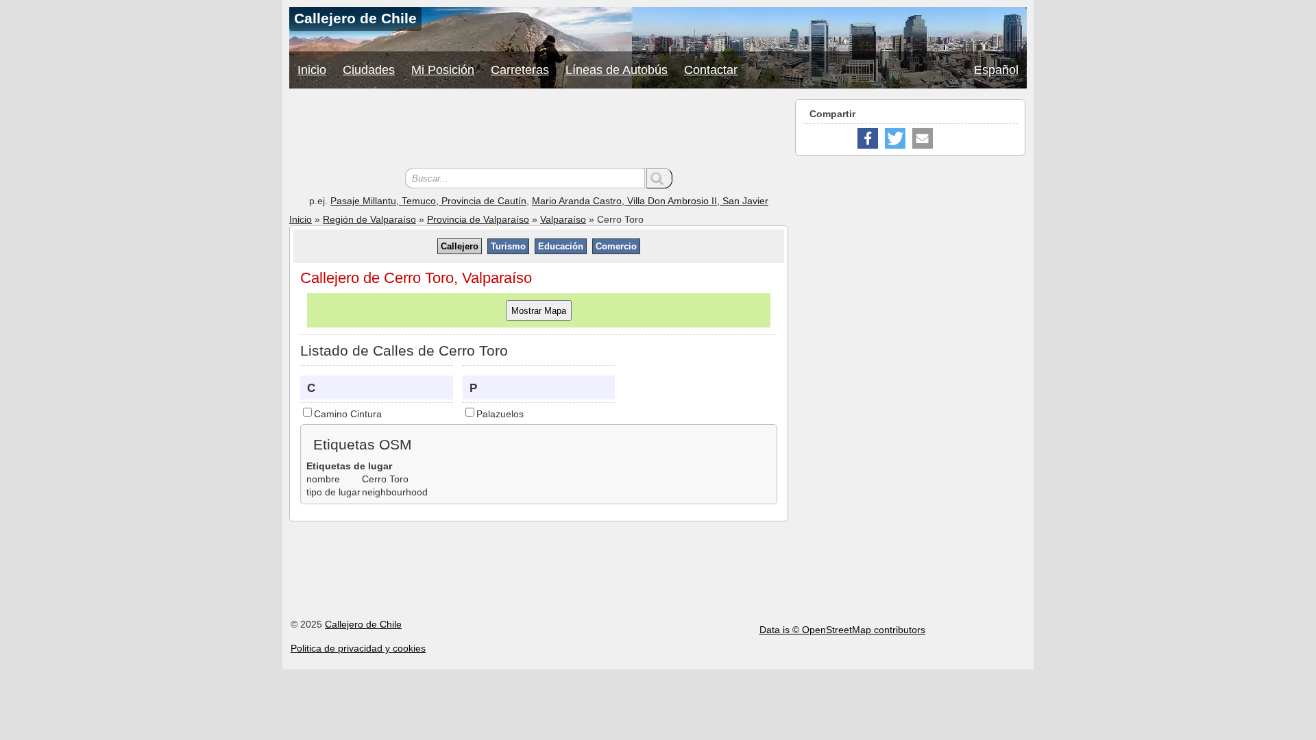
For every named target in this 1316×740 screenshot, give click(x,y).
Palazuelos (500, 413)
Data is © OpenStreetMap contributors (842, 629)
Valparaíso (563, 219)
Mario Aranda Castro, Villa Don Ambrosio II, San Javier (650, 200)
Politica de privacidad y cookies (358, 648)
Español (996, 70)
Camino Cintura (348, 413)
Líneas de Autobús (616, 70)
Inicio (311, 70)
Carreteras (520, 70)
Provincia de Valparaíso (478, 219)
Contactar (711, 70)
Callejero (459, 246)
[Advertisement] (538, 130)
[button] (867, 138)
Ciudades (369, 70)
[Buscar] (659, 178)
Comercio (616, 246)
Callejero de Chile (363, 624)
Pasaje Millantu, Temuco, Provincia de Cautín (428, 200)
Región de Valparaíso (369, 219)
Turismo (508, 246)
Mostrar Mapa (538, 311)
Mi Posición (442, 70)
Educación (560, 246)
